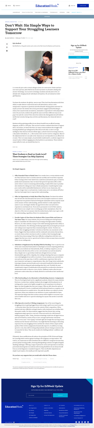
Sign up (60, 395)
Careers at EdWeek (33, 417)
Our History (31, 410)
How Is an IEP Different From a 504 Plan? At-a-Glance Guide (77, 72)
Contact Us (47, 405)
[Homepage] (47, 6)
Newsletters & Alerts (63, 410)
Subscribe (83, 5)
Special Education (11, 21)
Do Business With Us (79, 405)
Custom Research (78, 418)
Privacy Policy (56, 422)
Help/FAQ (46, 410)
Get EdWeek (62, 405)
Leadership (16, 12)
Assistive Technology (26, 358)
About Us (31, 405)
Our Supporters (32, 415)
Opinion (62, 12)
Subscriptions (62, 408)
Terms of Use (47, 422)
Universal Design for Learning (40, 358)
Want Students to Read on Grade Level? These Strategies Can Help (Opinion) (30, 155)
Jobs (68, 12)
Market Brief (76, 12)
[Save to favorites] (7, 47)
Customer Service (48, 412)
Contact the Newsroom (49, 415)
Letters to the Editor (48, 408)
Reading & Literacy (17, 151)
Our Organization (33, 408)
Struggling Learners (25, 362)
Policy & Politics (27, 12)
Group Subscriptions (63, 412)
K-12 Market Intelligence (79, 415)
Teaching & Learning (41, 12)
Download (71, 68)
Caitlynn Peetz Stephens (73, 76)
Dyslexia (52, 358)
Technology (54, 12)
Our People (31, 412)
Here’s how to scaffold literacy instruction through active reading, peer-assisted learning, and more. (30, 160)
